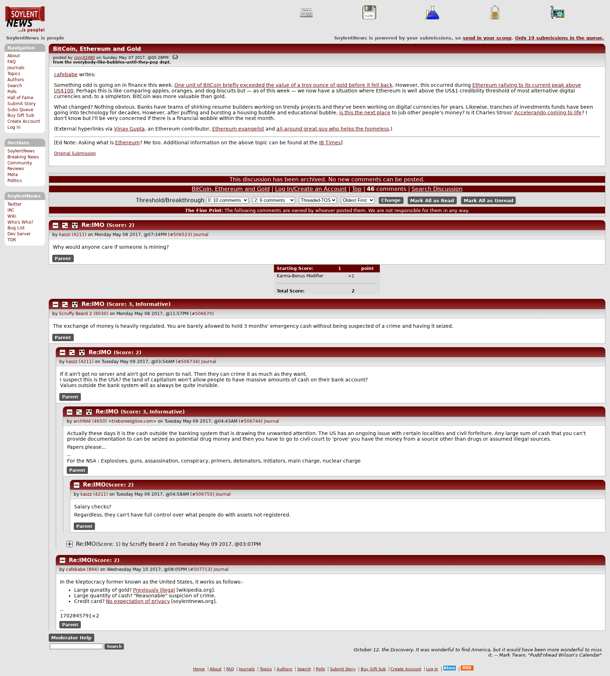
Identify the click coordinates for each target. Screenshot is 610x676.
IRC (10, 210)
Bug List (16, 227)
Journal (200, 234)
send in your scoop (487, 38)
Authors (15, 79)
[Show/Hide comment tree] (65, 225)
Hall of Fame (20, 97)
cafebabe (66, 74)
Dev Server (19, 233)
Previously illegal (154, 590)
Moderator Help (71, 637)
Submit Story (21, 103)
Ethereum (127, 142)
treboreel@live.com (132, 421)
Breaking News (23, 157)
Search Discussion (437, 189)
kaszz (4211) (72, 234)
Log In (14, 127)
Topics (13, 73)
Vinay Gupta (129, 129)
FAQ (11, 61)
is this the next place (364, 112)
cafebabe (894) (82, 569)
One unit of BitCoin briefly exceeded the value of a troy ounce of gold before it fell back (283, 85)
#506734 (188, 361)
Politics (14, 180)
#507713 (200, 569)
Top (356, 189)
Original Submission (75, 153)
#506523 (180, 234)
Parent (63, 258)
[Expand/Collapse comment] (55, 225)
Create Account (23, 121)
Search (14, 85)
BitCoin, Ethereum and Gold (97, 49)
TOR (11, 239)
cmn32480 (84, 57)
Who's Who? (20, 222)
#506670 (202, 313)
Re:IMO (93, 225)
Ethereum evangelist (238, 129)
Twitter (14, 204)
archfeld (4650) (90, 421)
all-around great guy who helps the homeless (332, 129)
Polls (12, 91)
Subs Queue (20, 109)
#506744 (250, 421)
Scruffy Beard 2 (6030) (83, 313)
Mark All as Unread (488, 200)
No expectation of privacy (138, 601)
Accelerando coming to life (548, 112)
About (13, 55)
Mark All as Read (432, 200)
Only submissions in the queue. (559, 38)
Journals (15, 67)
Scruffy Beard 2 (149, 544)
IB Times (330, 142)
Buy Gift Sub (20, 115)
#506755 (202, 494)
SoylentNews (25, 19)
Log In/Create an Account (311, 189)
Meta (12, 174)
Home (199, 669)
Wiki (11, 216)
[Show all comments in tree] (75, 225)
